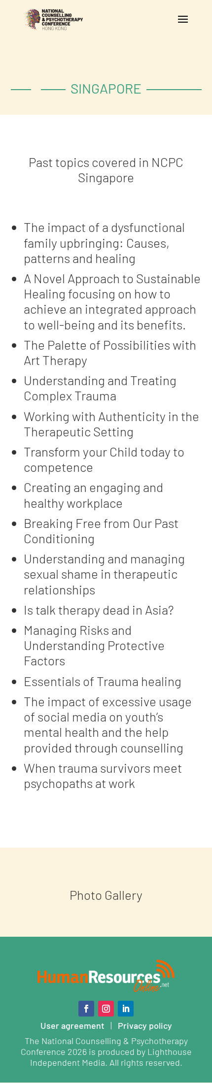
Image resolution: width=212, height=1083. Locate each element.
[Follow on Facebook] (86, 1009)
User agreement (72, 1025)
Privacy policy (145, 1025)
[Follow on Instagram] (106, 1009)
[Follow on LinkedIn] (126, 1009)
